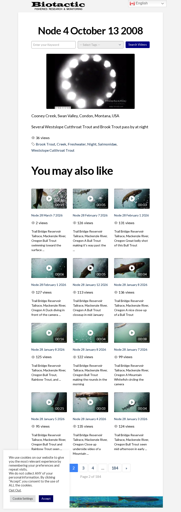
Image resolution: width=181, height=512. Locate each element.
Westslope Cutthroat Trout (52, 150)
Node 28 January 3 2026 (130, 419)
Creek (61, 144)
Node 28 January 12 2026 (90, 285)
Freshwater (77, 144)
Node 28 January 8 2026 (130, 285)
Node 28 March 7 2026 (46, 215)
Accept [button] (46, 498)
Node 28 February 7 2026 (90, 215)
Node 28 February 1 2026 (131, 215)
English (141, 3)
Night (91, 144)
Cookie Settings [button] (23, 498)
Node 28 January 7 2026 (130, 349)
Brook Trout (45, 144)
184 (114, 467)
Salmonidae (107, 144)
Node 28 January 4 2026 (89, 419)
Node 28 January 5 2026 (47, 419)
